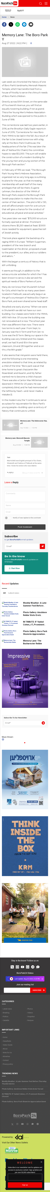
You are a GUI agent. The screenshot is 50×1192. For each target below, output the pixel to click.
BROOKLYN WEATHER (23, 11)
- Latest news (7, 1009)
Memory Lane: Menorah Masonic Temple (17, 439)
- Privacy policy (7, 1064)
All (4, 593)
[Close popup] (41, 1162)
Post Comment (25, 527)
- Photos (30, 1009)
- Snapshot (31, 1016)
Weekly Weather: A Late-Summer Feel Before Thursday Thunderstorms (35, 606)
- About (4, 1049)
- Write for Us (7, 1053)
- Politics (5, 1016)
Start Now (15, 568)
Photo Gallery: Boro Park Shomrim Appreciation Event (35, 634)
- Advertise (6, 1056)
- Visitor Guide (7, 1045)
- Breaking (5, 1013)
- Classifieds (6, 1041)
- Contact (5, 1060)
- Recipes (30, 1020)
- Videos (30, 1013)
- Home (4, 1037)
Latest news (13, 593)
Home (4, 17)
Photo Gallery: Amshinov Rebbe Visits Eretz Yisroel (35, 615)
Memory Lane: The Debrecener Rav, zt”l (33, 422)
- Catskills (5, 1020)
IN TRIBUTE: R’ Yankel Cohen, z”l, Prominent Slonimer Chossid (33, 625)
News (12, 17)
